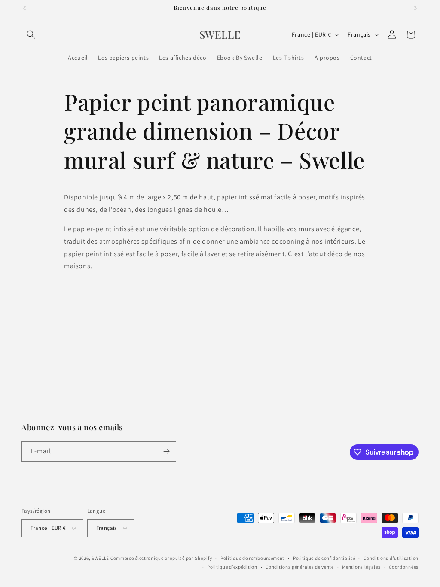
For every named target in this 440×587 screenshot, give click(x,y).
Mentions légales (361, 567)
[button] (30, 34)
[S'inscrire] (166, 451)
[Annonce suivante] (415, 8)
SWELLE (100, 558)
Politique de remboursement (252, 558)
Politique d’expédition (232, 567)
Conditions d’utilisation (391, 558)
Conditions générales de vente (299, 567)
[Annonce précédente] (24, 8)
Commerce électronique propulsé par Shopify (161, 558)
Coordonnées (404, 567)
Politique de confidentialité (324, 558)
